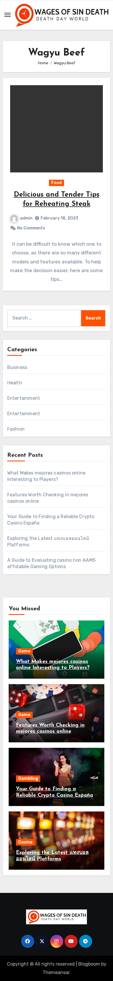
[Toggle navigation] (7, 14)
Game (24, 651)
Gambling (28, 778)
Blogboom (89, 964)
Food (56, 182)
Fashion (16, 429)
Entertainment (23, 398)
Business (17, 367)
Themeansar (56, 972)
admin (26, 218)
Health (14, 383)
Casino (25, 842)
